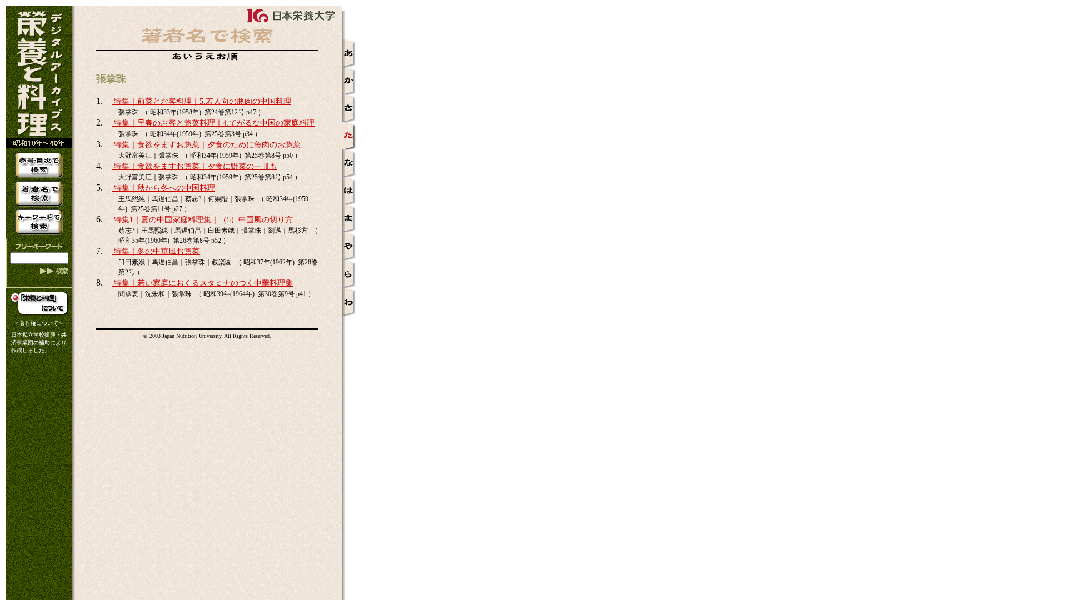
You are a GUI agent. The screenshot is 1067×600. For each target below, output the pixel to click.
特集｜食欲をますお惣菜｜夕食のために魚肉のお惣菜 (206, 145)
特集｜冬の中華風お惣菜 (156, 251)
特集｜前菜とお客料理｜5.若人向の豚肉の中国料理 (201, 101)
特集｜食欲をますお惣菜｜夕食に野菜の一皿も (194, 166)
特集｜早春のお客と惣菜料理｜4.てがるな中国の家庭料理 (213, 123)
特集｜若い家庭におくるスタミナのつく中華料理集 (202, 283)
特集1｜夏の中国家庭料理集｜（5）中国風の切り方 (202, 220)
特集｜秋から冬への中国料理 (163, 188)
